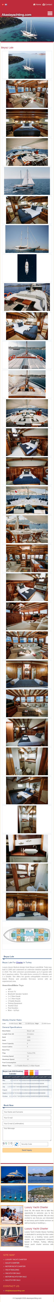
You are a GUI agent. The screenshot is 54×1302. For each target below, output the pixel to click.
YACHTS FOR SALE (12, 1273)
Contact (48, 4)
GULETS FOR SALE (12, 1280)
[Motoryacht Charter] (13, 1175)
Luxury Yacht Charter (36, 1207)
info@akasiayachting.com (15, 1291)
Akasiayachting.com (16, 15)
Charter (19, 962)
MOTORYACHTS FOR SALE (16, 1277)
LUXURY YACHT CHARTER (16, 1260)
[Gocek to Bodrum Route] (13, 1194)
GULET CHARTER (12, 1263)
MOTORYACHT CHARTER (15, 1266)
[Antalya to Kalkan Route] (40, 1194)
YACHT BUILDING (12, 1270)
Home (38, 4)
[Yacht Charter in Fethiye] (40, 1175)
